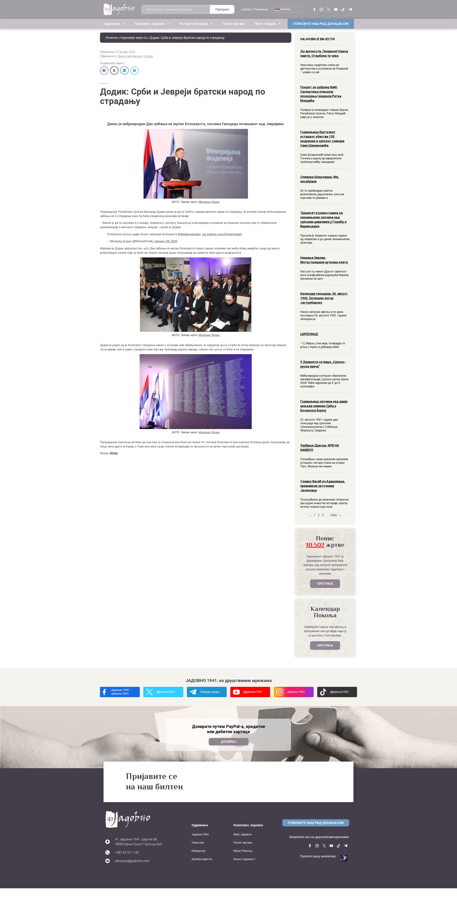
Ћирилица (261, 9)
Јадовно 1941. (200, 834)
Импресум (198, 851)
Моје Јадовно (242, 834)
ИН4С (114, 453)
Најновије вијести (133, 37)
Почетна (111, 37)
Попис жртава (234, 24)
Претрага (222, 9)
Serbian (285, 9)
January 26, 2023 (165, 241)
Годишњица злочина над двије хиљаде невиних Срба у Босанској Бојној (324, 406)
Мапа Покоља (242, 851)
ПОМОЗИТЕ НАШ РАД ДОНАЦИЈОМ (321, 24)
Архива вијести (202, 859)
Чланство (198, 843)
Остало (148, 56)
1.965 (333, 515)
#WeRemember (189, 234)
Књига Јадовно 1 (244, 859)
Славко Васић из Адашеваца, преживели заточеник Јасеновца (322, 485)
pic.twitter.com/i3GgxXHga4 (222, 234)
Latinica (246, 9)
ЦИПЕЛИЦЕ (309, 334)
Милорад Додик (209, 202)
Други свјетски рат (130, 56)
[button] (104, 71)
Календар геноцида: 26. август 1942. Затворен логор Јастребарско (324, 298)
